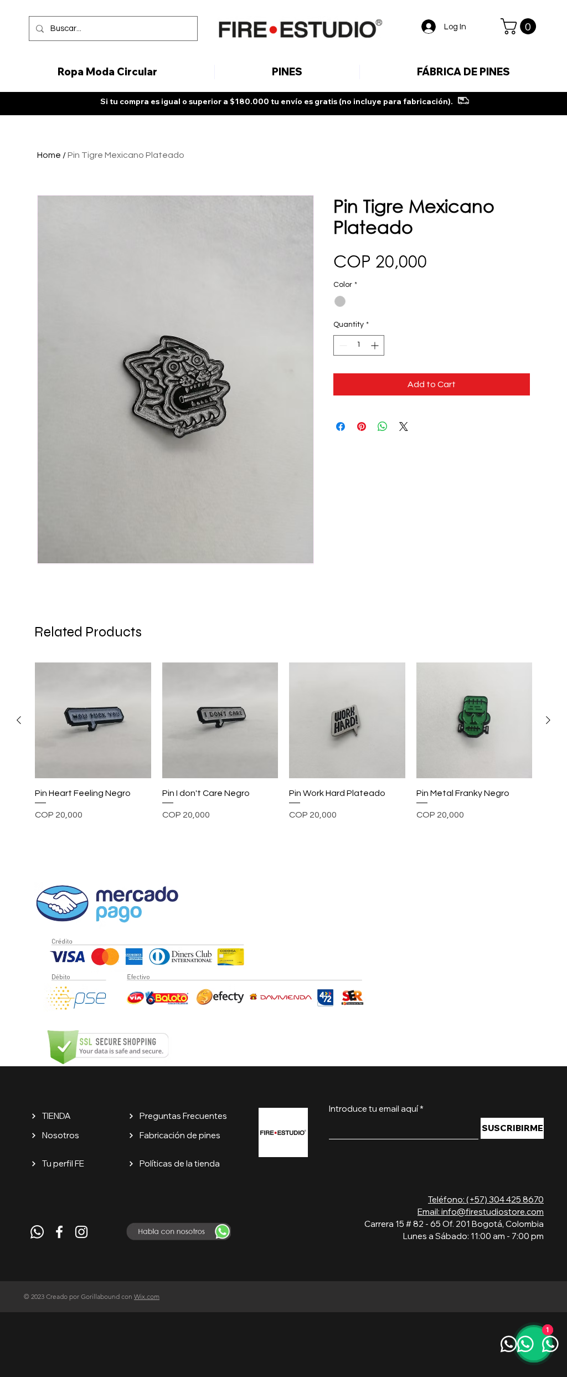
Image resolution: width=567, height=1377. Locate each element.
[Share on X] (403, 426)
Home (49, 155)
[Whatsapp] (37, 1232)
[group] (283, 748)
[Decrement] (342, 345)
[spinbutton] (359, 345)
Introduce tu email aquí (373, 1108)
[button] (520, 26)
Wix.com (146, 1296)
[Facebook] (59, 1232)
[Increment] (376, 345)
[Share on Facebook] (340, 426)
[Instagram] (81, 1232)
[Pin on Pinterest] (361, 426)
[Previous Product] (18, 720)
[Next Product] (548, 720)
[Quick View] (93, 720)
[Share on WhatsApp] (382, 426)
